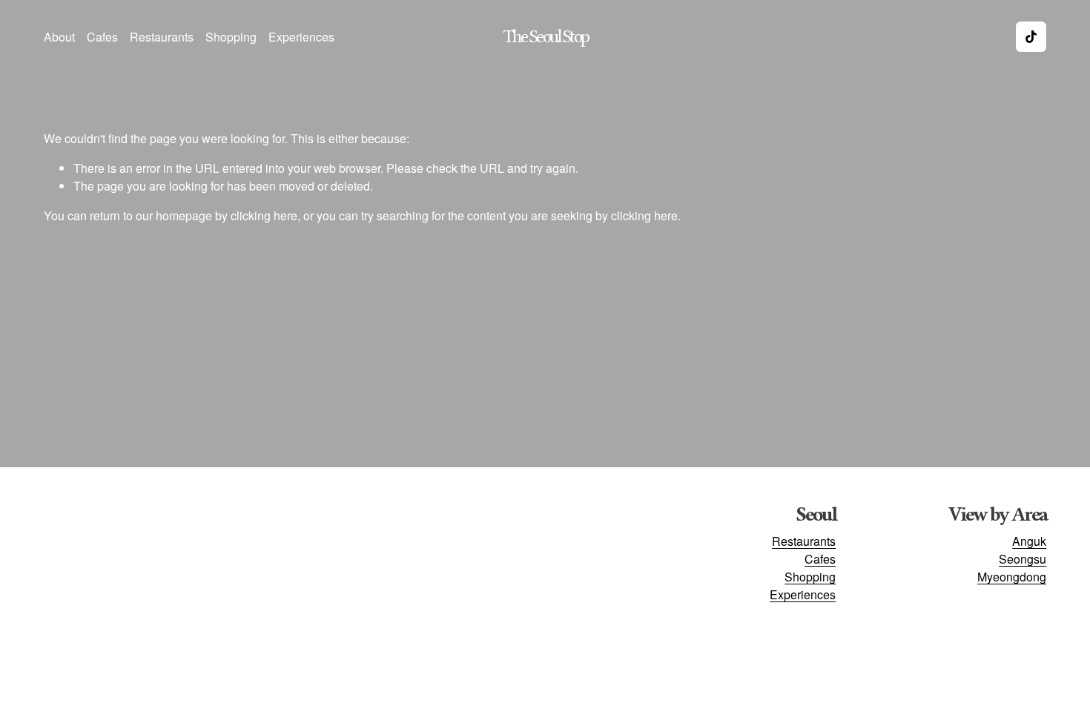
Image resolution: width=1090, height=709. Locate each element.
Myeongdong (1011, 576)
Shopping (231, 36)
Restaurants (162, 36)
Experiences (301, 36)
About (59, 36)
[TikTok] (1031, 37)
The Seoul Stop (545, 36)
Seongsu (1022, 558)
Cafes (102, 36)
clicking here (264, 215)
